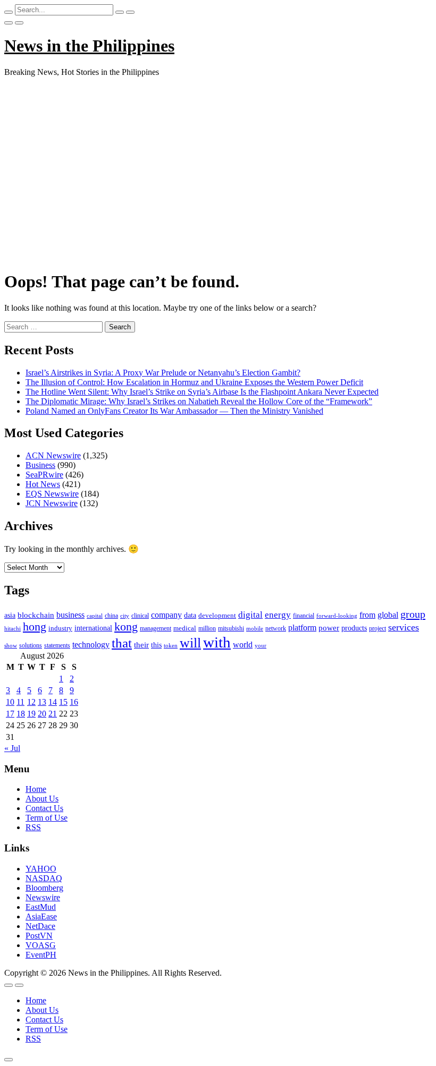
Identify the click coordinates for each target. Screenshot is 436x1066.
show (10, 646)
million (207, 628)
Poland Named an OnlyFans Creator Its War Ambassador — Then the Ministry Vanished (174, 410)
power (328, 628)
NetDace (40, 926)
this (156, 645)
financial (303, 615)
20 (42, 713)
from (367, 614)
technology (91, 644)
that (122, 643)
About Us (42, 798)
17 (10, 713)
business (70, 615)
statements (57, 645)
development (217, 615)
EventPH (41, 954)
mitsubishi (231, 628)
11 (20, 701)
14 (52, 701)
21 (52, 713)
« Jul (12, 748)
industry (60, 628)
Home (36, 789)
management (155, 628)
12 (31, 701)
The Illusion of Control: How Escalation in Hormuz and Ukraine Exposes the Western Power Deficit (194, 382)
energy (278, 615)
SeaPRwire (44, 474)
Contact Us (44, 808)
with (217, 642)
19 (31, 713)
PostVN (39, 935)
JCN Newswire (52, 503)
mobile (254, 628)
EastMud (41, 906)
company (166, 614)
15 (63, 701)
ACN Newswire (53, 455)
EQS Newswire (52, 493)
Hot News (43, 484)
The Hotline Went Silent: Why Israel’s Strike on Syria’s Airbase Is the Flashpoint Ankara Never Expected (202, 391)
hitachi (12, 628)
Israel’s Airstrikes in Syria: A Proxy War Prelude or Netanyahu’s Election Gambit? (163, 372)
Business (40, 465)
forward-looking (336, 615)
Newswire (43, 897)
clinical (140, 615)
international (93, 628)
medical (184, 628)
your (260, 645)
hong (34, 626)
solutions (30, 645)
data (190, 615)
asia (9, 615)
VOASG (41, 945)
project (377, 628)
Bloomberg (44, 887)
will (190, 643)
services (403, 627)
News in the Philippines (89, 45)
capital (95, 615)
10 (10, 701)
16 (74, 701)
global (388, 615)
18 (20, 713)
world (243, 644)
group (412, 614)
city (124, 615)
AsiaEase (41, 916)
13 (42, 701)
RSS (33, 827)
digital (250, 615)
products (354, 628)
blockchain (36, 614)
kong (126, 626)
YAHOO (41, 868)
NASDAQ (44, 878)
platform (302, 627)
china (111, 615)
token (171, 645)
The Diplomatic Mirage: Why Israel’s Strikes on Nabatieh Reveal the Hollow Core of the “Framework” (199, 401)
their (141, 645)
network (275, 628)
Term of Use (47, 817)
